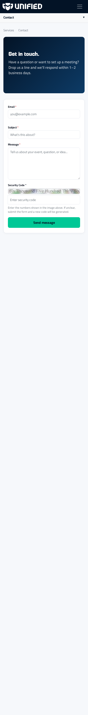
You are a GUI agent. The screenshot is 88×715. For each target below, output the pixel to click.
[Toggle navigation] (79, 7)
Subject (13, 127)
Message (14, 144)
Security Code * (17, 185)
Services (8, 30)
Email (12, 107)
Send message (44, 222)
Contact (8, 17)
